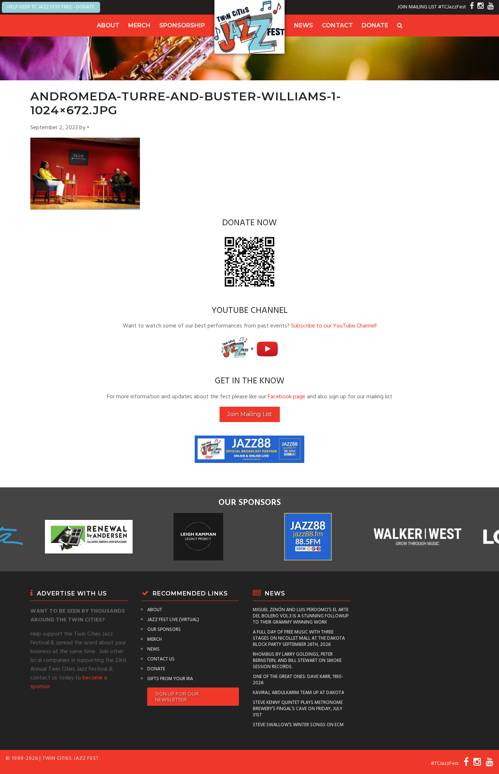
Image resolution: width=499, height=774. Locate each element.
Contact (337, 25)
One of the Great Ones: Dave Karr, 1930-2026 (298, 680)
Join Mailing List (249, 414)
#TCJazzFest (452, 7)
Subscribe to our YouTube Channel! (334, 326)
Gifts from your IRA (170, 679)
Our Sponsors (164, 629)
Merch (139, 25)
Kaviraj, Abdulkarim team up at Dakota (298, 693)
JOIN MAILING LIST (417, 7)
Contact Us (161, 659)
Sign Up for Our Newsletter (177, 696)
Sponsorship (182, 25)
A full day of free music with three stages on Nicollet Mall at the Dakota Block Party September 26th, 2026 (299, 638)
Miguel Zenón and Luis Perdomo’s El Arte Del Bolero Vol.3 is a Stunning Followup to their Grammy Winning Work (300, 616)
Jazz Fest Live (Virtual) (173, 620)
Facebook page (286, 397)
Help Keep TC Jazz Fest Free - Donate (51, 7)
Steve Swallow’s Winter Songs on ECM (298, 725)
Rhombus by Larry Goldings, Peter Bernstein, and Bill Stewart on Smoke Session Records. (297, 661)
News (303, 25)
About (108, 25)
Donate (375, 25)
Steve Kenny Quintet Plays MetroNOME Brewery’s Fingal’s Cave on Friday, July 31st (298, 709)
